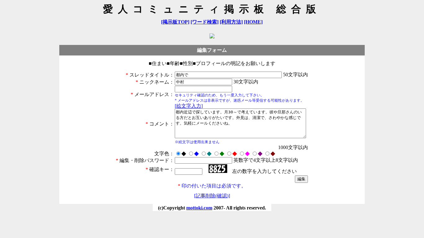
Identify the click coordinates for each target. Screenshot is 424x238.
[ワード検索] (205, 21)
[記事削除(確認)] (212, 195)
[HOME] (253, 21)
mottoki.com (199, 207)
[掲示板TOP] (175, 21)
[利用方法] (231, 21)
